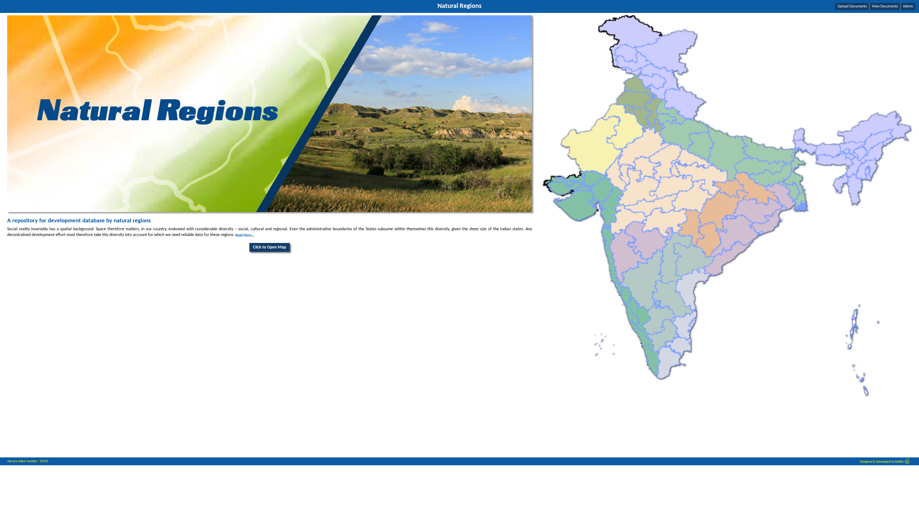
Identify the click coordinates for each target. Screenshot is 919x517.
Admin (908, 6)
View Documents (885, 6)
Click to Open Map (269, 247)
